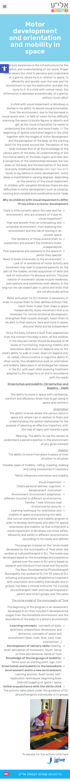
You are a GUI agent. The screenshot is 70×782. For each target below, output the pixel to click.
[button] (4, 68)
